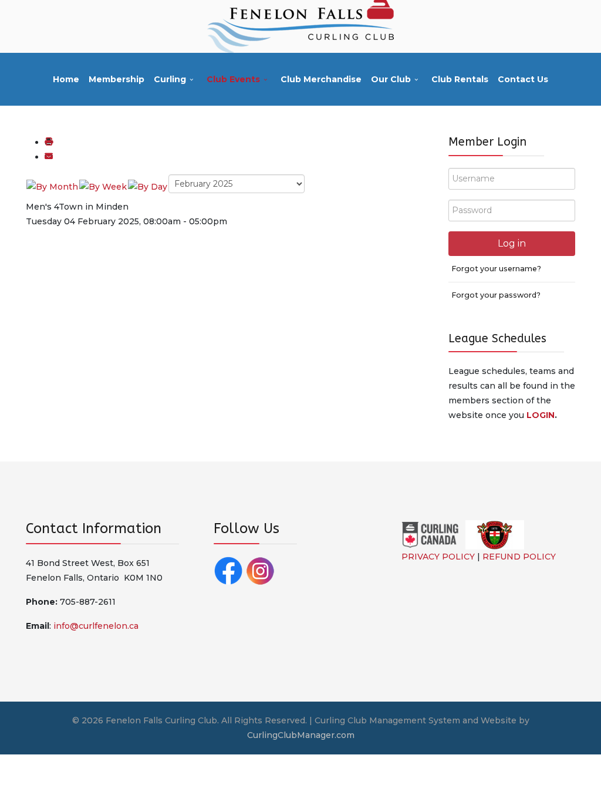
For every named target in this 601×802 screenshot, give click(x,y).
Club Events (233, 79)
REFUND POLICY (519, 556)
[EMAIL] (49, 156)
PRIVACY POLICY (438, 556)
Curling (170, 79)
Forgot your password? (496, 295)
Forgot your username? (496, 268)
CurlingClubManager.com (300, 735)
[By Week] (103, 186)
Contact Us (523, 79)
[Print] (49, 142)
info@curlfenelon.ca (96, 626)
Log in (512, 243)
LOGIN (540, 415)
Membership (116, 79)
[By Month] (52, 186)
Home (66, 79)
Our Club (391, 79)
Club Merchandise (321, 79)
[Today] (147, 186)
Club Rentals (459, 79)
